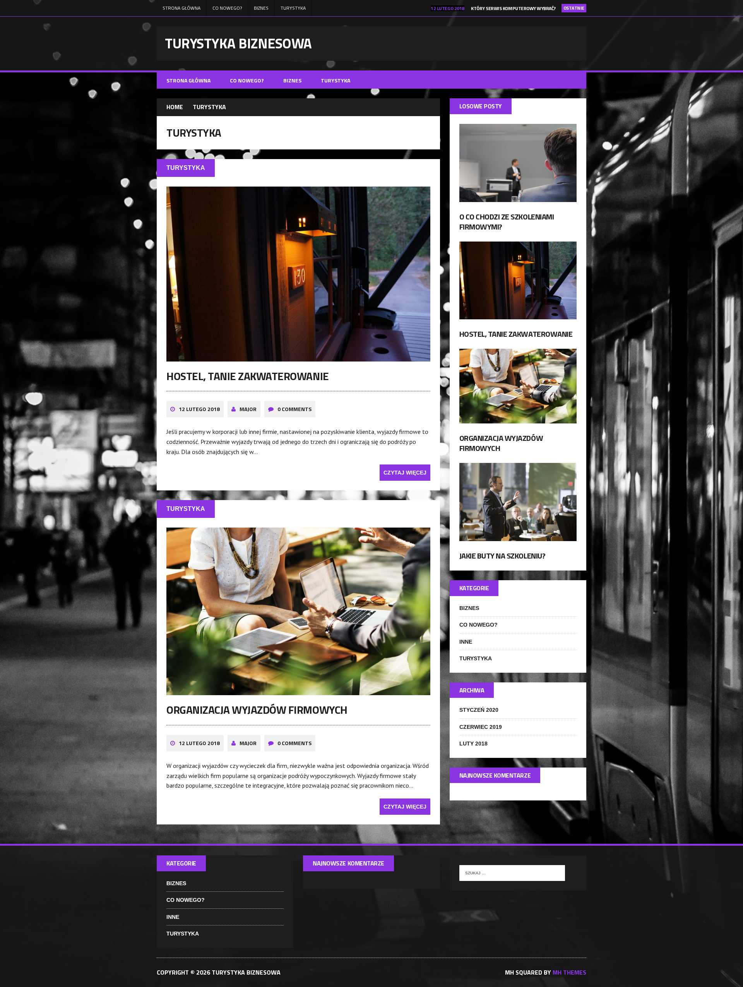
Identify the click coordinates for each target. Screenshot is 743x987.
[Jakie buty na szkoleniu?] (518, 536)
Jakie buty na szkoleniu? (502, 556)
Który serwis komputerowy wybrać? (513, 8)
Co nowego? (227, 8)
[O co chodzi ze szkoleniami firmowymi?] (518, 197)
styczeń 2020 (478, 710)
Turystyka (293, 8)
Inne (465, 642)
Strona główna (181, 8)
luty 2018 (473, 743)
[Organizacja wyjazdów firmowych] (298, 690)
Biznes (261, 8)
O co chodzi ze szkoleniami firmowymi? (506, 222)
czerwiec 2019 (480, 727)
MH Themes (569, 972)
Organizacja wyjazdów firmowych (257, 709)
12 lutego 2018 (199, 409)
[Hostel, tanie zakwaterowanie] (298, 356)
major (248, 409)
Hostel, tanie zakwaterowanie (247, 376)
